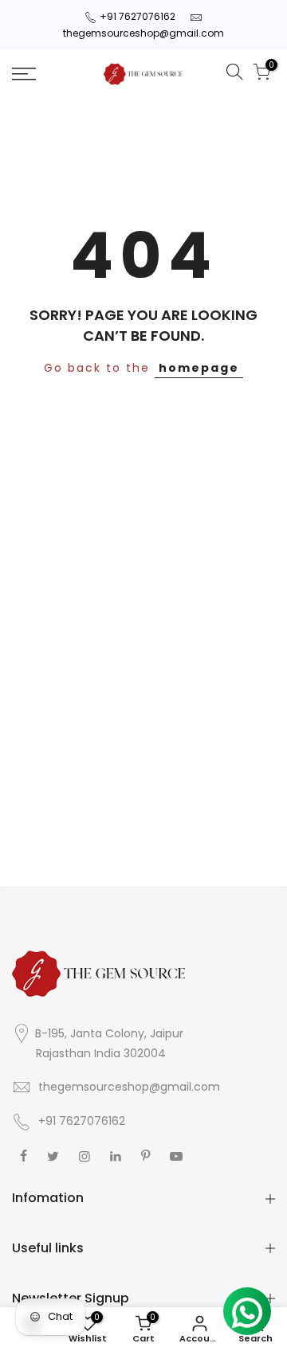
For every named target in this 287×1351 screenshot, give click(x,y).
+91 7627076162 (137, 16)
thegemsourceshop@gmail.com (143, 33)
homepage (199, 368)
